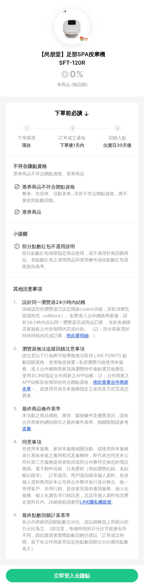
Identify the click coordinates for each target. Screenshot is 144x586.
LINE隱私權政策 (96, 502)
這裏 (26, 428)
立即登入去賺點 (72, 575)
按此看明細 (77, 335)
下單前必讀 (68, 113)
